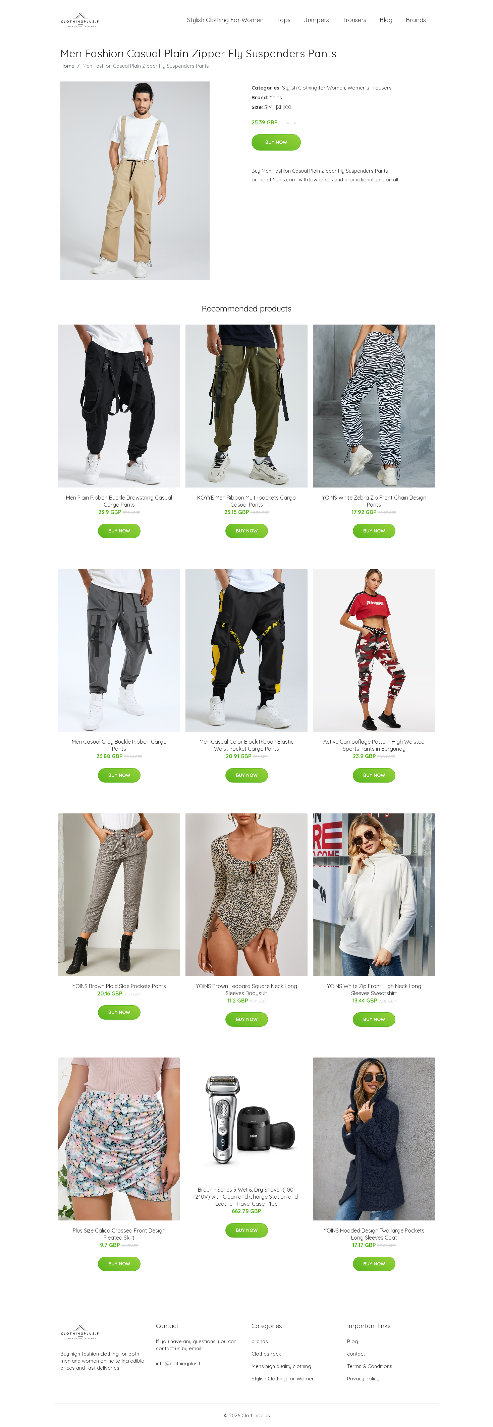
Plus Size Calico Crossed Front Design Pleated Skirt (119, 1234)
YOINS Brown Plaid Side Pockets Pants (119, 986)
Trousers (354, 20)
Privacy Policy (363, 1378)
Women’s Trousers (369, 87)
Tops (283, 20)
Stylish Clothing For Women (225, 20)
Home (67, 66)
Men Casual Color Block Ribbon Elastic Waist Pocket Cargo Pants (247, 745)
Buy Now (276, 142)
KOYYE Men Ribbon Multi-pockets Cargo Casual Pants (246, 501)
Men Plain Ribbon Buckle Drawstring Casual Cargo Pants (119, 501)
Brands (416, 20)
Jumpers (316, 20)
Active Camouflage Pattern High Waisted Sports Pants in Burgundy (374, 745)
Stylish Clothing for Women (313, 87)
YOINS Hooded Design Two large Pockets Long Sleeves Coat (374, 1234)
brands (260, 1341)
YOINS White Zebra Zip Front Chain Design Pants (374, 501)
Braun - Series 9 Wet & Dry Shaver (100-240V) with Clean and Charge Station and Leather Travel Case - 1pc (246, 1196)
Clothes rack (266, 1354)
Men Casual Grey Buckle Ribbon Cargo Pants (119, 745)
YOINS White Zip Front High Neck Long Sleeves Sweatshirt (374, 989)
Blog (386, 20)
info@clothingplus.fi (179, 1363)
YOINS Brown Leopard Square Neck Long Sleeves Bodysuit (246, 989)
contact (356, 1354)
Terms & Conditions (369, 1366)
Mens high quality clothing (281, 1366)
